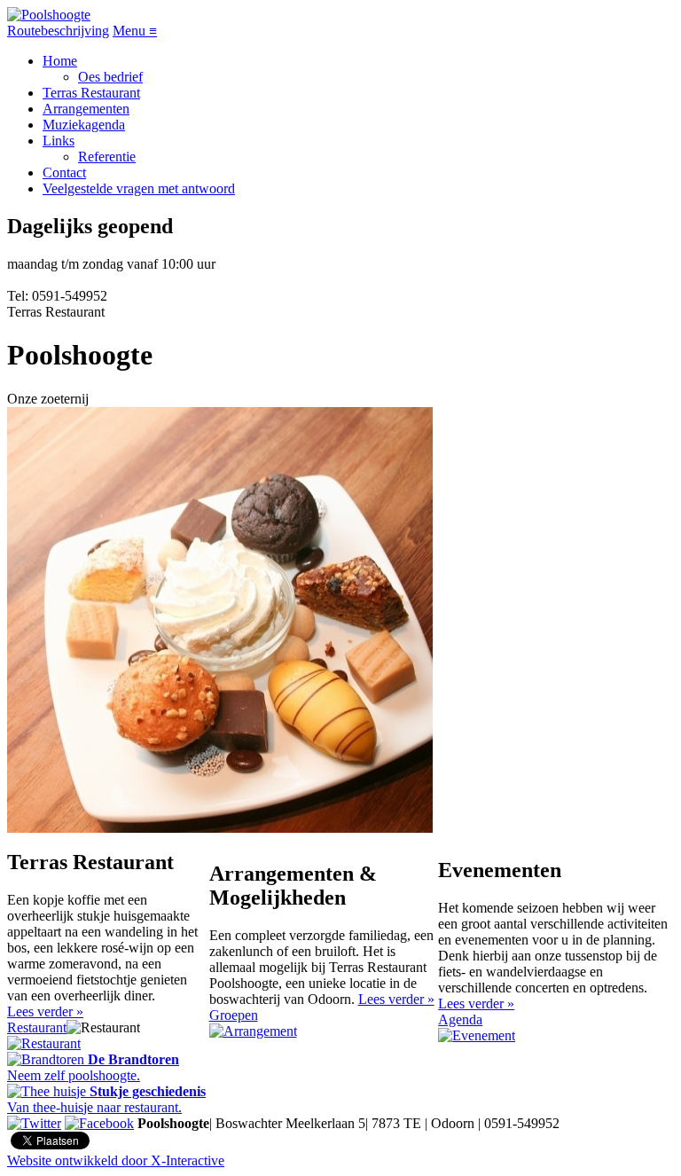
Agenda (460, 1019)
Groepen (233, 1015)
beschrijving (58, 30)
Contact (64, 172)
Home (60, 60)
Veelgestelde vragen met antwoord (139, 188)
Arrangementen (86, 108)
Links (58, 140)
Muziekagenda (84, 124)
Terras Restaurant (91, 92)
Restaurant (37, 1027)
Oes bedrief (110, 76)
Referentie (107, 156)
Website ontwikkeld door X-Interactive (115, 1160)
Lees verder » (45, 1011)
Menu (135, 30)
